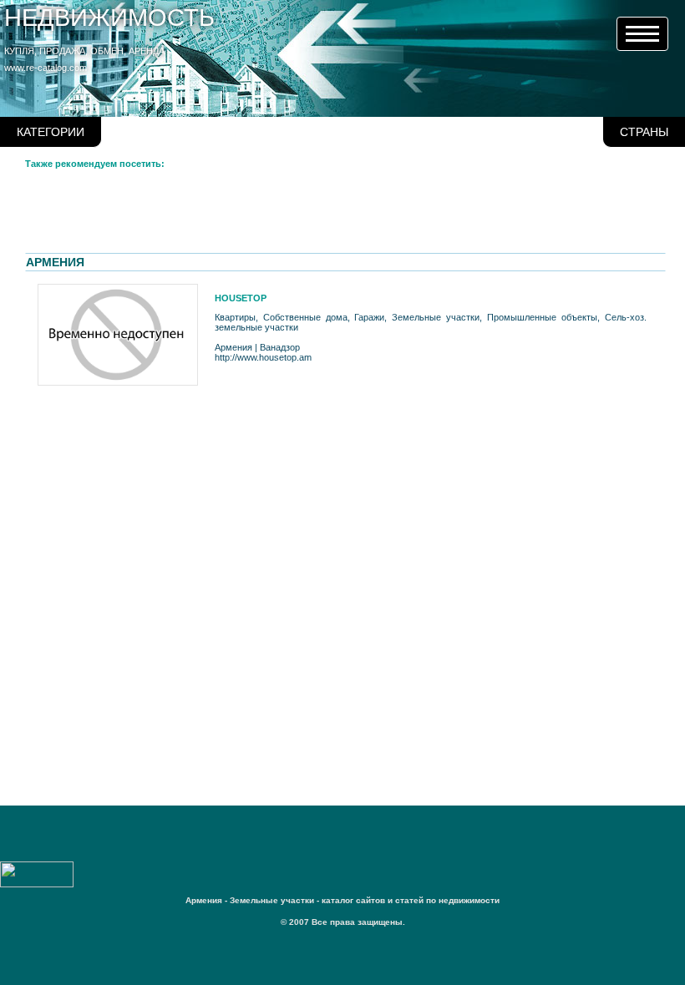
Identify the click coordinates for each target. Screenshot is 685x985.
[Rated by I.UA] (37, 884)
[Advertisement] (329, 215)
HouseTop (240, 298)
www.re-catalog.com (45, 68)
